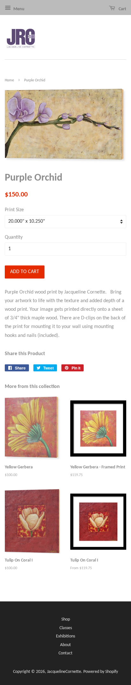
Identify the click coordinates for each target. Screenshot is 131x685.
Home (9, 80)
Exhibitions (65, 636)
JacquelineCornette (64, 672)
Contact (65, 653)
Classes (65, 628)
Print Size (14, 209)
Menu (18, 9)
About (65, 645)
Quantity (14, 237)
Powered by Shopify (100, 672)
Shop (65, 619)
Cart (122, 9)
